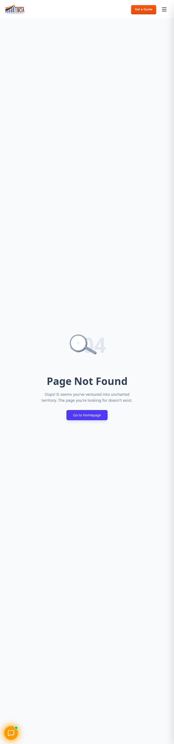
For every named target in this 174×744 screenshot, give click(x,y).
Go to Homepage (87, 415)
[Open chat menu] (11, 733)
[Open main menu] (164, 9)
